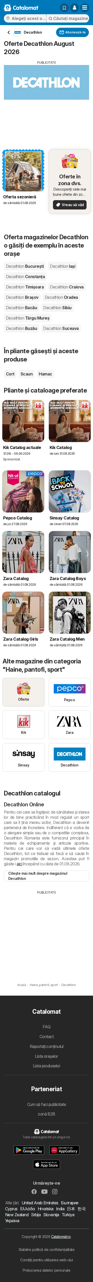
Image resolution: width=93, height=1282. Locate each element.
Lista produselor (46, 1065)
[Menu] (84, 7)
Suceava (61, 328)
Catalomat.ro (61, 1236)
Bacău (21, 307)
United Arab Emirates (40, 1202)
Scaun (27, 373)
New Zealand (16, 1214)
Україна (12, 1220)
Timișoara (25, 286)
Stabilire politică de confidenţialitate (46, 1249)
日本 (71, 1208)
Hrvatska (45, 1208)
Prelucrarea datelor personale (46, 1270)
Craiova (66, 286)
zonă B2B (46, 1114)
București (25, 266)
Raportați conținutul (47, 1046)
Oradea (61, 297)
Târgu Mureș (27, 318)
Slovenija (51, 1214)
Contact (46, 1036)
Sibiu (57, 307)
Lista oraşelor (46, 1056)
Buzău (21, 328)
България (69, 1202)
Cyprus (11, 1208)
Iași (62, 266)
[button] (74, 7)
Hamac (45, 373)
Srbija (36, 1214)
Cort (10, 373)
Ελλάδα (27, 1208)
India (60, 1208)
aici (19, 863)
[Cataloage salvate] (64, 7)
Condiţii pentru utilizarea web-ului (46, 1260)
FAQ (46, 1026)
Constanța (25, 276)
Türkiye (68, 1214)
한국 (82, 1208)
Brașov (22, 297)
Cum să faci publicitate (46, 1104)
